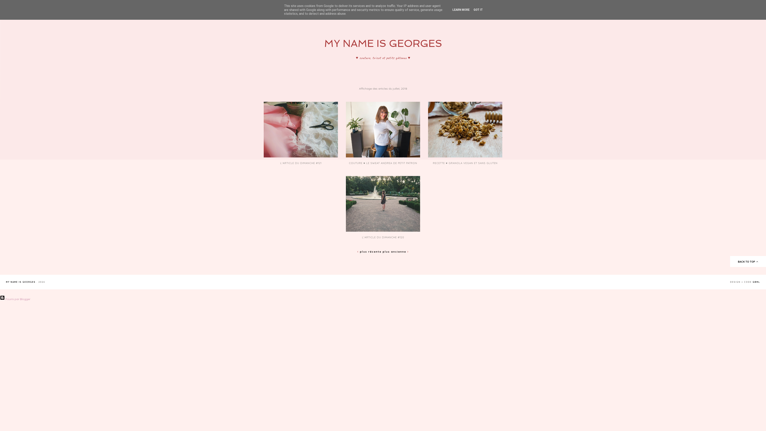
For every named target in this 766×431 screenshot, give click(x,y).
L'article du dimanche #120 (383, 237)
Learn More (461, 9)
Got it (478, 9)
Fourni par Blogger (17, 299)
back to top (747, 261)
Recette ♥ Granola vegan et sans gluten (465, 163)
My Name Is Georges (383, 43)
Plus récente (371, 251)
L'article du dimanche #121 (301, 163)
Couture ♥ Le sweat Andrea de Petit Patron (383, 163)
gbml (756, 282)
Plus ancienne (395, 251)
